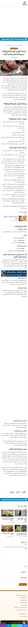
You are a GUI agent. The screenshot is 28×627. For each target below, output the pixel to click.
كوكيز (23, 492)
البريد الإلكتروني (23, 572)
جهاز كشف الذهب (23, 616)
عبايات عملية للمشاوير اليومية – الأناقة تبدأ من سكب (22, 519)
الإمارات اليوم (24, 605)
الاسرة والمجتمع (9, 45)
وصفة (11, 492)
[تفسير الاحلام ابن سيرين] (14, 273)
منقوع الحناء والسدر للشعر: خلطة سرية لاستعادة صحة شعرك (7, 519)
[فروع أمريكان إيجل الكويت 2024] (7, 528)
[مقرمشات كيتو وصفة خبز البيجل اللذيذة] (23, 218)
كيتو (18, 492)
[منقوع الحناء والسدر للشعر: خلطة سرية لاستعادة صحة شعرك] (7, 513)
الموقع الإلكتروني (23, 577)
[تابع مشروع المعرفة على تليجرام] (14, 39)
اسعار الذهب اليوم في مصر (21, 595)
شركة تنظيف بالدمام (22, 613)
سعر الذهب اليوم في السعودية (20, 607)
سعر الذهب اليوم (23, 602)
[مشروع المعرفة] (24, 3)
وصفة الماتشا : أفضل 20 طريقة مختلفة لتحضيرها (22, 534)
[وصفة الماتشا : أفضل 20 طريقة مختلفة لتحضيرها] (21, 528)
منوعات (15, 45)
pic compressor (23, 597)
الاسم (25, 566)
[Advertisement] (14, 22)
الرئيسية (19, 45)
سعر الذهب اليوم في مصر (21, 609)
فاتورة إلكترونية (24, 600)
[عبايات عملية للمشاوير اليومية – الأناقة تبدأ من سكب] (21, 513)
